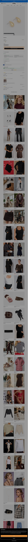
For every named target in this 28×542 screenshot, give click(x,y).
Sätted (14, 538)
